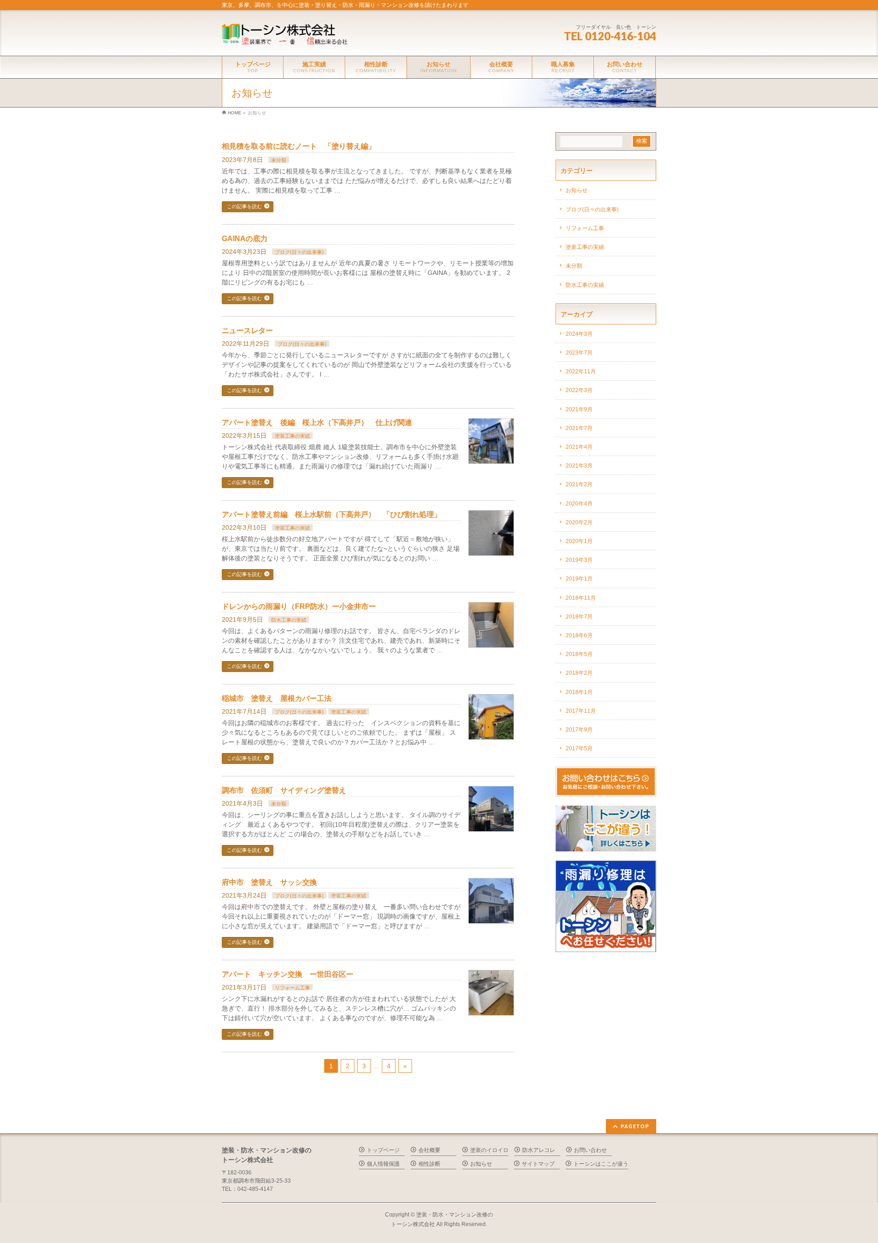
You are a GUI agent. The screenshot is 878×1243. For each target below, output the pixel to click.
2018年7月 (579, 616)
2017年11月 (581, 711)
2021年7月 (579, 428)
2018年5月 (579, 654)
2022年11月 (581, 371)
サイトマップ (538, 1164)
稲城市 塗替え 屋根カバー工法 (277, 698)
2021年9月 (579, 409)
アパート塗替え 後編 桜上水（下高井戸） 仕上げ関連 (317, 422)
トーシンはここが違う (600, 1164)
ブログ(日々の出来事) (299, 252)
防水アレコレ (538, 1150)
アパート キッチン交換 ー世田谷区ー (287, 974)
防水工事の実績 (288, 620)
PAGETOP (635, 1126)
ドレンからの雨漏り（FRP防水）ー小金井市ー (299, 606)
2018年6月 (579, 635)
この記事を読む (244, 206)
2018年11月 (581, 598)
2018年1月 (579, 692)
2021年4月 (579, 447)
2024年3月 (579, 334)
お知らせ (577, 190)
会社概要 (429, 1150)
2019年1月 (579, 579)
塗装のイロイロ (489, 1150)
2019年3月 (579, 560)
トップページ (383, 1150)
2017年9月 (579, 729)
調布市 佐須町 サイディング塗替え (284, 790)
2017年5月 (579, 748)
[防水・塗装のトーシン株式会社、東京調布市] (289, 36)
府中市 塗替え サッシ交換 (269, 882)
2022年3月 (579, 390)
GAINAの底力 (245, 238)
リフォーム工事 (292, 987)
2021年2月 (579, 484)
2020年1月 (579, 541)
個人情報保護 (383, 1164)
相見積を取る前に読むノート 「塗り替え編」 (298, 146)
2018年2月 (579, 673)
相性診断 (429, 1164)
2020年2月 (579, 522)
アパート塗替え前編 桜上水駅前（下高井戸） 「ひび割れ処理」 (331, 514)
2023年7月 (579, 353)
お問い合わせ (590, 1150)
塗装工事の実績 (292, 436)
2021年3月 (579, 466)
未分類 (278, 160)
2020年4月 (579, 503)
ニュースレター (247, 330)
